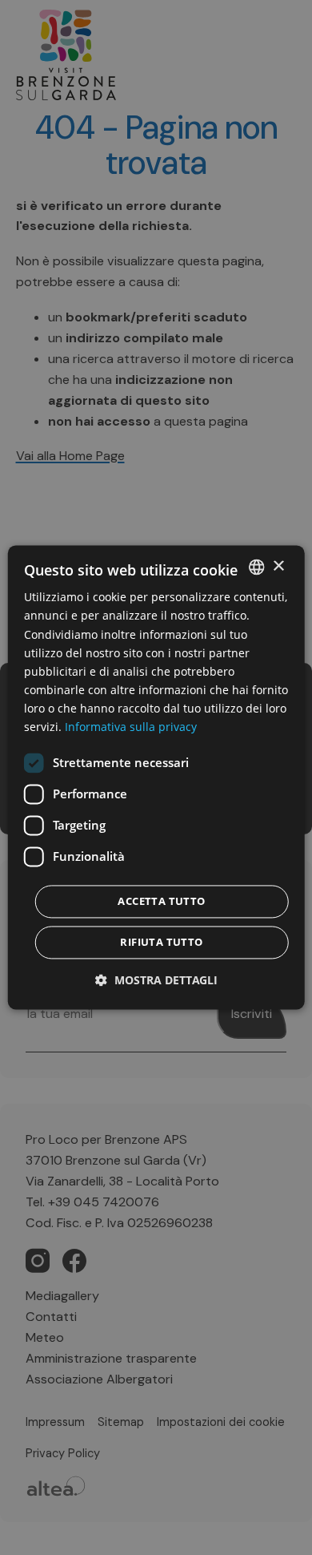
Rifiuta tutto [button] (161, 942)
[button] (156, 980)
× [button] (278, 566)
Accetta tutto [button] (161, 902)
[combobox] (256, 567)
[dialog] (156, 777)
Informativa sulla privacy (131, 726)
